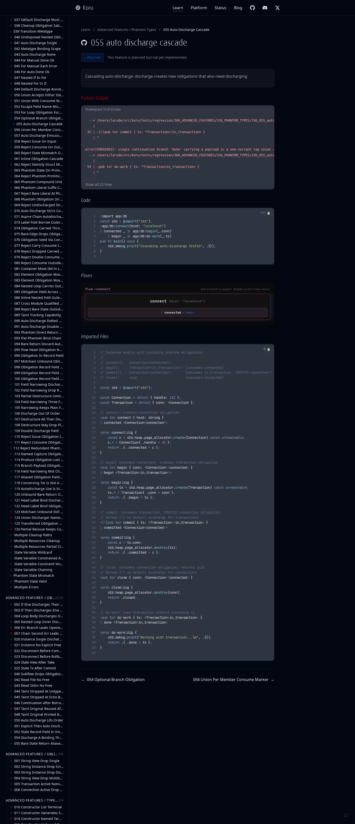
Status (220, 7)
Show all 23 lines (98, 184)
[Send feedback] (346, 815)
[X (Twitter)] (277, 7)
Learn (178, 7)
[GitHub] (252, 7)
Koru (88, 8)
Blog (238, 7)
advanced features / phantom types (126, 29)
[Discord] (265, 7)
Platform (199, 7)
